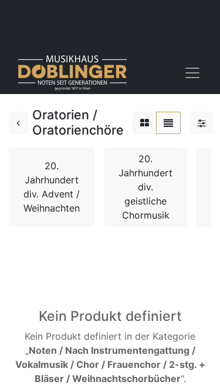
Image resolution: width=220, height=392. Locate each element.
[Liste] (168, 123)
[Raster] (145, 123)
